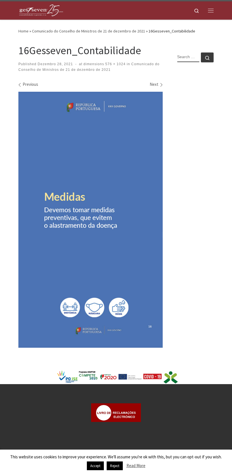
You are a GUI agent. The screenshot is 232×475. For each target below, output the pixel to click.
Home (23, 31)
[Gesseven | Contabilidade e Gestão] (41, 10)
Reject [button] (114, 465)
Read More (135, 465)
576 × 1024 (115, 64)
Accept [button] (95, 465)
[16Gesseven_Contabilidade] (90, 220)
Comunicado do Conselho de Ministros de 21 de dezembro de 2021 (88, 31)
